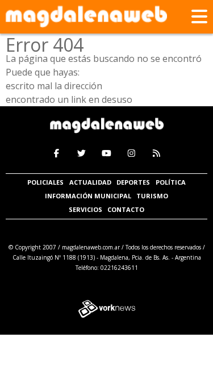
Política (171, 182)
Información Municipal (88, 195)
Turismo (152, 195)
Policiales (45, 182)
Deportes (133, 182)
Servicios (85, 209)
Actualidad (90, 182)
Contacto (125, 209)
